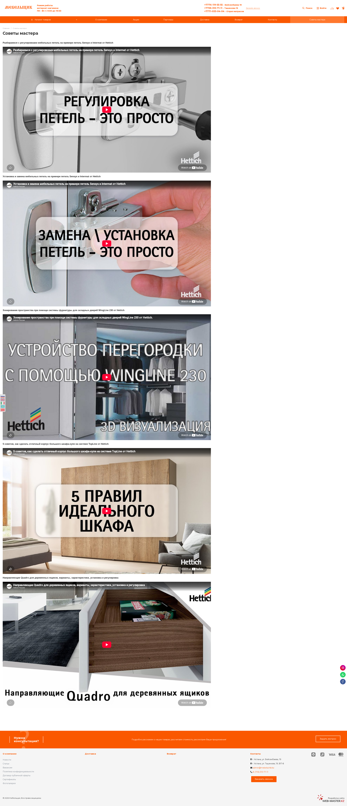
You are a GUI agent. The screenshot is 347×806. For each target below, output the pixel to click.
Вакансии (7, 767)
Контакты (255, 754)
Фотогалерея (9, 783)
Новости (7, 760)
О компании (10, 753)
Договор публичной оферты (16, 775)
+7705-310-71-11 (221, 8)
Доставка (90, 753)
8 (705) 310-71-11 (260, 772)
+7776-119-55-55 (223, 5)
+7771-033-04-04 (224, 11)
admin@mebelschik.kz (263, 768)
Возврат (171, 753)
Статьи (6, 763)
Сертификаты (9, 779)
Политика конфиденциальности (18, 771)
